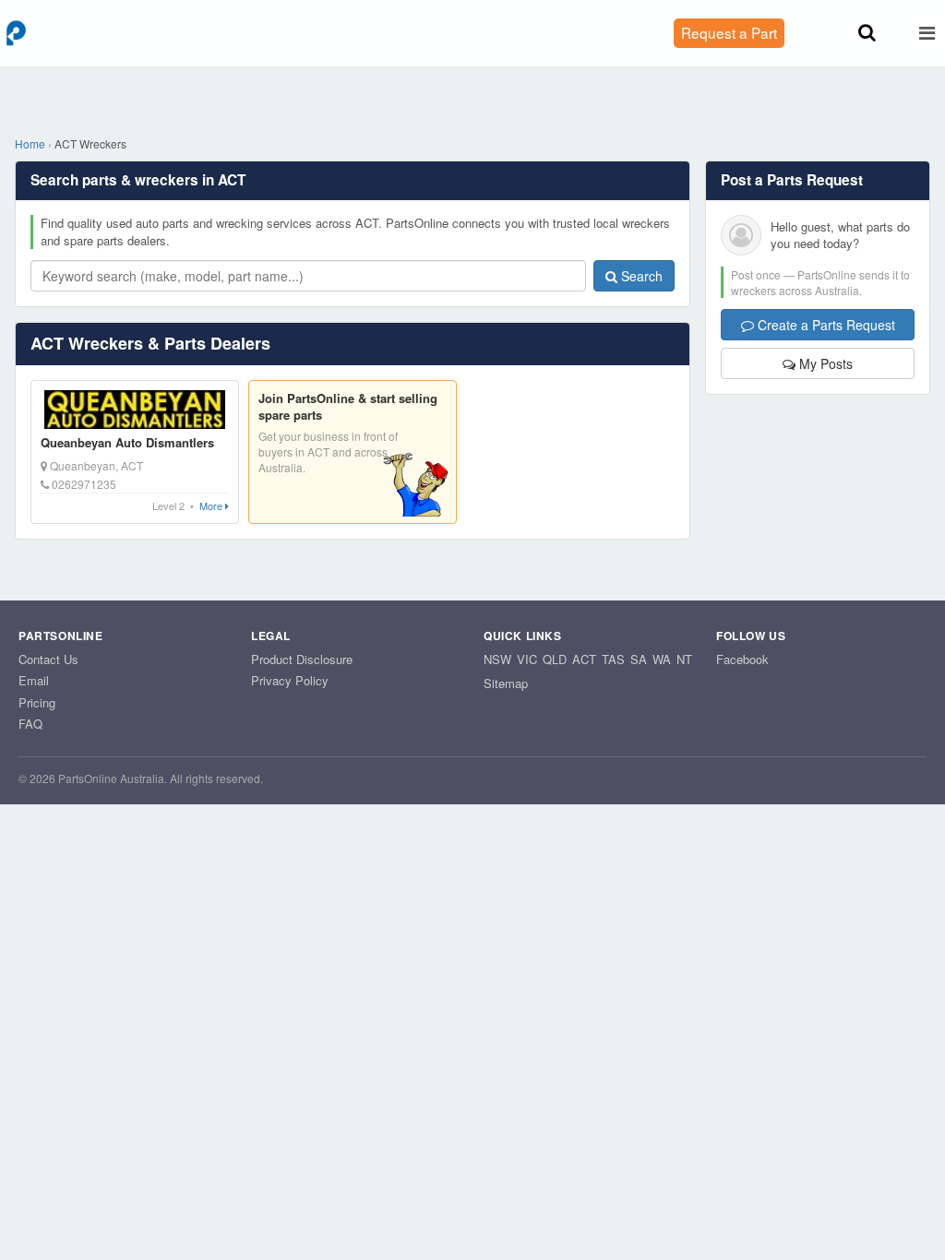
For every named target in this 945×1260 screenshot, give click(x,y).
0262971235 (82, 484)
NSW (497, 659)
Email (33, 680)
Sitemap (506, 683)
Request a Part (729, 32)
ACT (584, 659)
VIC (527, 659)
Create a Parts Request (824, 324)
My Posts (824, 363)
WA (661, 659)
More (212, 506)
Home (30, 143)
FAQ (30, 723)
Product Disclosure (302, 659)
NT (684, 659)
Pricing (36, 702)
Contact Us (48, 659)
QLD (555, 659)
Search (640, 276)
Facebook (742, 659)
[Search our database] (867, 32)
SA (638, 659)
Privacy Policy (290, 680)
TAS (613, 659)
